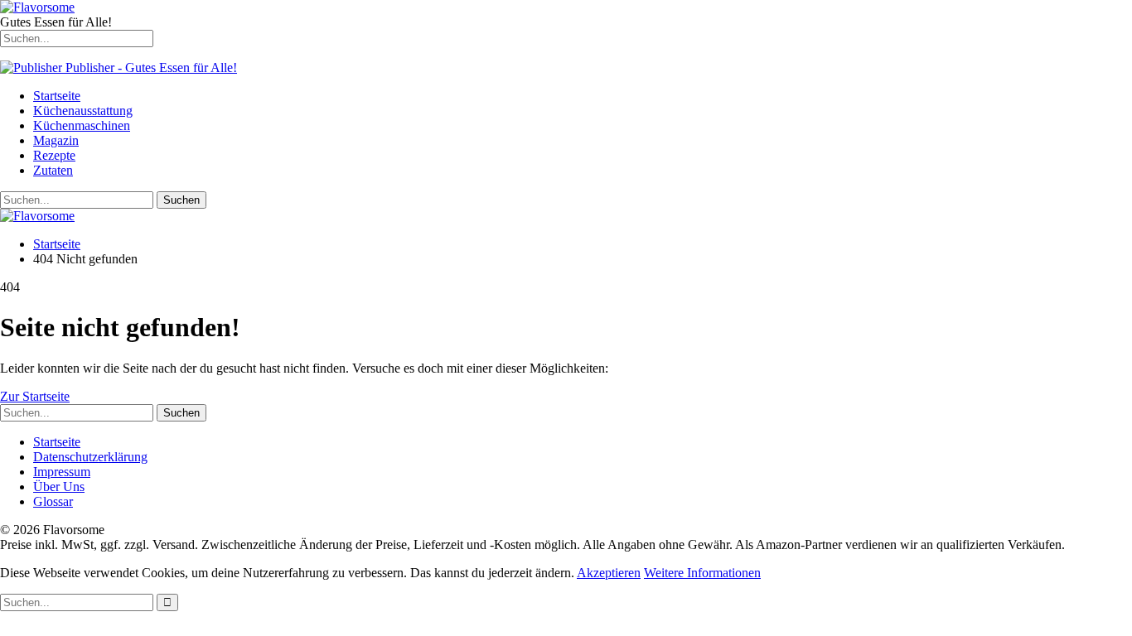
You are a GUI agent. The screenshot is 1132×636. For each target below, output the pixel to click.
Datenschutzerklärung (90, 457)
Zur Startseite (35, 396)
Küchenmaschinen (81, 125)
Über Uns (59, 486)
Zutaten (53, 170)
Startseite (56, 96)
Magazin (56, 140)
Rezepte (54, 155)
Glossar (53, 501)
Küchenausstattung (83, 111)
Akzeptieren (609, 573)
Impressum (61, 472)
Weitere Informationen (702, 573)
